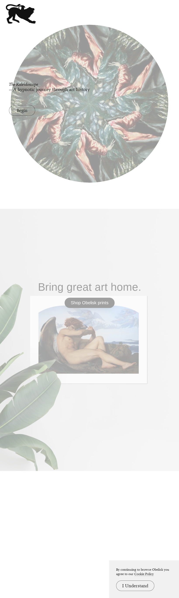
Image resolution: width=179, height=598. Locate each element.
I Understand (135, 585)
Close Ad (148, 368)
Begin (22, 110)
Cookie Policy (144, 574)
